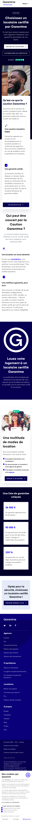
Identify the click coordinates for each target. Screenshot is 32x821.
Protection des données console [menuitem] (13, 752)
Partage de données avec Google (11, 808)
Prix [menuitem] (5, 696)
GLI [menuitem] (5, 641)
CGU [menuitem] (16, 742)
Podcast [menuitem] (6, 718)
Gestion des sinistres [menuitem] (11, 653)
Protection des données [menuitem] (11, 745)
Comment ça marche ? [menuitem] (12, 692)
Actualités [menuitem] (7, 715)
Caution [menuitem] (6, 638)
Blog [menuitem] (5, 722)
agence (11, 472)
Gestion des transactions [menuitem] (12, 656)
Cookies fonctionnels (8, 812)
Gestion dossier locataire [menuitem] (12, 700)
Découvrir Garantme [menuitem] (11, 668)
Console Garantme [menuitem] (10, 645)
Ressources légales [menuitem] (9, 749)
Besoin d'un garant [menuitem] (10, 689)
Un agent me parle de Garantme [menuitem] (15, 671)
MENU (24, 4)
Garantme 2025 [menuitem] (8, 742)
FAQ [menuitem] (5, 730)
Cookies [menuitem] (21, 742)
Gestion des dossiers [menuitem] (11, 649)
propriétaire (16, 259)
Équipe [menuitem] (6, 711)
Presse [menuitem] (6, 726)
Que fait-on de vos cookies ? (10, 810)
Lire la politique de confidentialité (10, 802)
